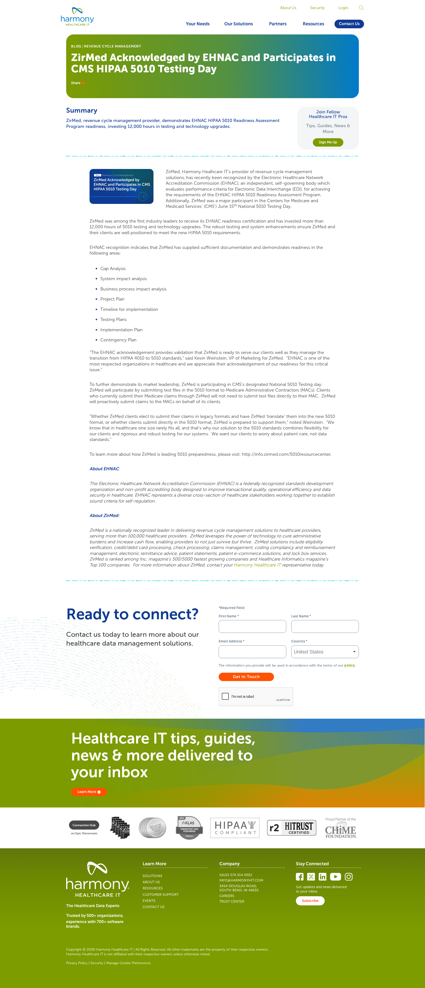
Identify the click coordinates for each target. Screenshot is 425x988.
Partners (278, 24)
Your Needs (198, 24)
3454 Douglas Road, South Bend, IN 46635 (238, 888)
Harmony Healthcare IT (257, 565)
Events (149, 901)
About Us (288, 7)
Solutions (152, 876)
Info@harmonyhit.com (241, 880)
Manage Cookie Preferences (128, 963)
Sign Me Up (328, 142)
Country (299, 641)
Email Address (231, 641)
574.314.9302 (241, 875)
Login (343, 7)
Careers (226, 896)
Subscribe (310, 901)
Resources (313, 24)
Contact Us (349, 23)
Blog (76, 46)
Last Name (301, 616)
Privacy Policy (77, 963)
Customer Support (161, 895)
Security (317, 7)
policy (349, 665)
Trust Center (231, 901)
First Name (229, 616)
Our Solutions (238, 24)
